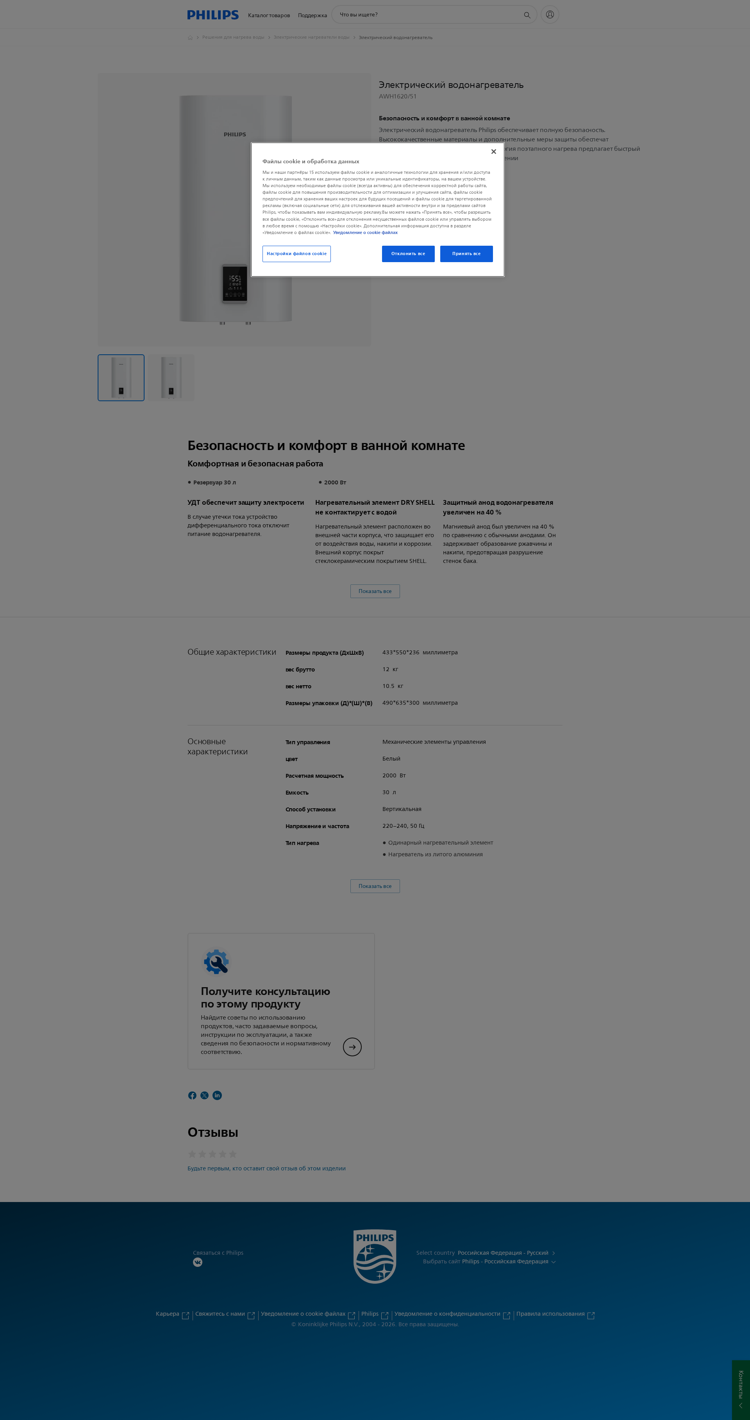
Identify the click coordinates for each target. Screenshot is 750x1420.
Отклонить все (408, 253)
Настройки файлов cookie (297, 253)
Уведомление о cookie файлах (365, 232)
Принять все (466, 253)
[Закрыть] (493, 151)
